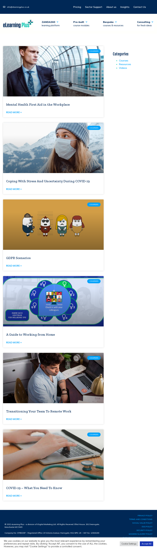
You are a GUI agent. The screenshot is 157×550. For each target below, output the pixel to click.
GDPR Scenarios (18, 258)
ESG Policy (147, 526)
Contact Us (139, 7)
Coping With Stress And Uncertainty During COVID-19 (48, 181)
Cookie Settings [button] (129, 543)
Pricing (77, 7)
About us (111, 7)
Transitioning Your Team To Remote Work (38, 411)
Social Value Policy (142, 523)
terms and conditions (140, 519)
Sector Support (93, 7)
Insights (124, 7)
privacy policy (145, 515)
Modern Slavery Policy (140, 534)
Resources (125, 64)
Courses (123, 60)
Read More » (14, 112)
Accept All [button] (146, 543)
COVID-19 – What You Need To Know (34, 488)
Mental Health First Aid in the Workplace (38, 104)
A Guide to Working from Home (30, 334)
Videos (123, 67)
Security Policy (144, 530)
